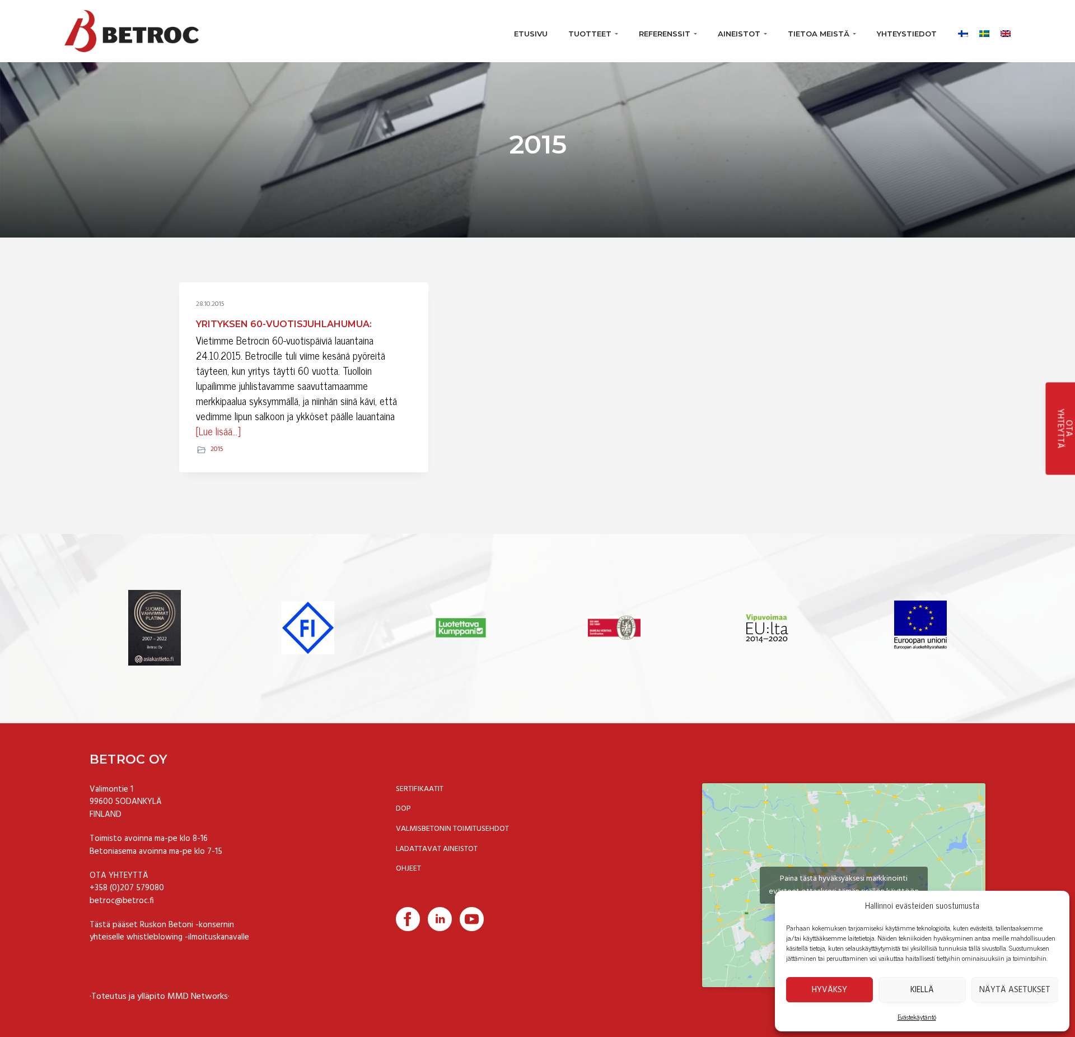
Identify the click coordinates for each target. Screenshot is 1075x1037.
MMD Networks (197, 996)
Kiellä (922, 990)
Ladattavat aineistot (437, 849)
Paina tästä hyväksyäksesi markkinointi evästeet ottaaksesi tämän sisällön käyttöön (844, 885)
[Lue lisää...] (218, 431)
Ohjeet (408, 869)
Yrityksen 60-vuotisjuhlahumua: (284, 324)
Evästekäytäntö (917, 1016)
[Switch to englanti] (1000, 31)
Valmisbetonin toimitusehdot (452, 829)
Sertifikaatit (419, 789)
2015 (217, 449)
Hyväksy (829, 990)
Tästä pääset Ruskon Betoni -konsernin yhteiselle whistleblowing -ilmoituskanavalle (169, 931)
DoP (403, 809)
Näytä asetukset (1014, 990)
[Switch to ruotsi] (978, 31)
